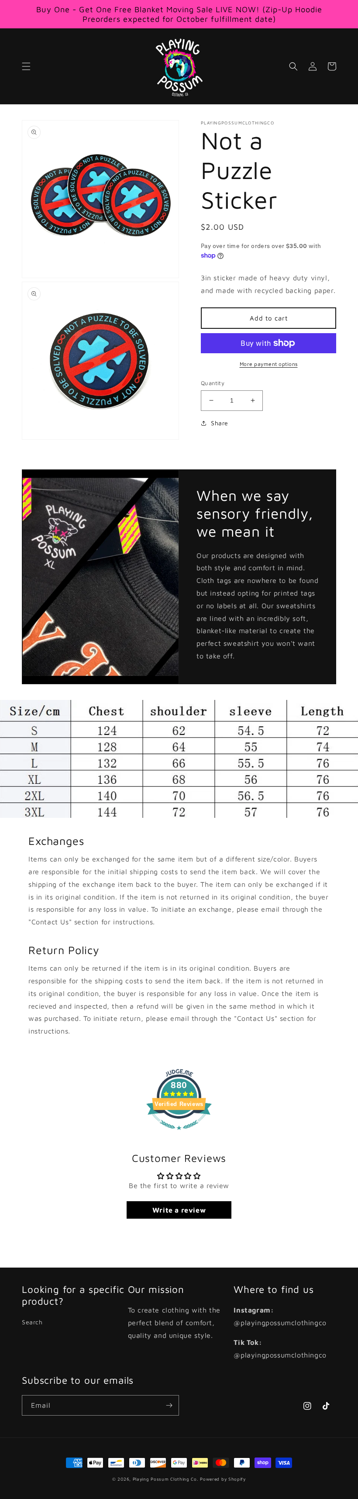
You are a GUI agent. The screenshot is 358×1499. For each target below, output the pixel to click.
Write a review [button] (179, 1210)
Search (32, 1322)
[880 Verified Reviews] (179, 1134)
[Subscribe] (169, 1405)
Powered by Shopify (223, 1479)
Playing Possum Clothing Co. (166, 1479)
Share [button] (219, 423)
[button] (26, 66)
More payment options (269, 364)
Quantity (212, 382)
